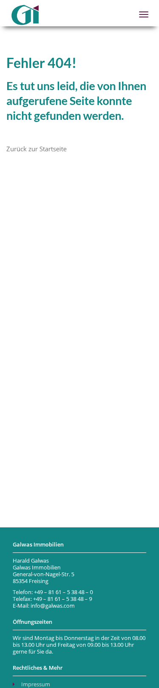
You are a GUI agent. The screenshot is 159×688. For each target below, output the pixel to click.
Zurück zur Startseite (36, 148)
